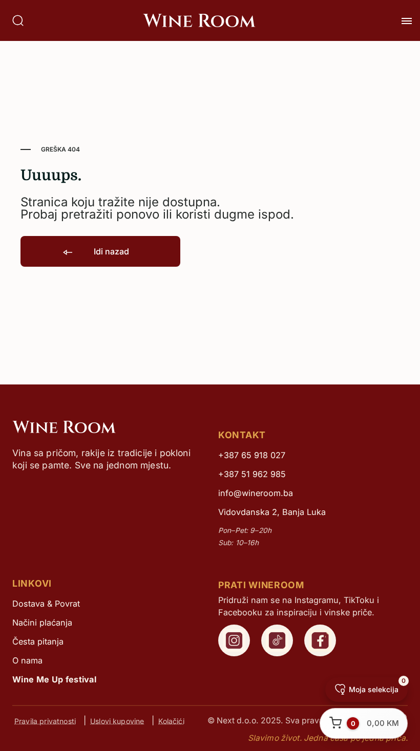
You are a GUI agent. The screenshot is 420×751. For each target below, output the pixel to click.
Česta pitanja (38, 641)
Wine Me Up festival (54, 679)
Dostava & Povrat (46, 603)
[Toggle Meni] (407, 21)
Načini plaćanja (42, 622)
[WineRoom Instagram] (234, 640)
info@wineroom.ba (255, 493)
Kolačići (171, 720)
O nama (27, 660)
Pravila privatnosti (45, 720)
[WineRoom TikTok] (277, 640)
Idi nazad (110, 251)
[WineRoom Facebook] (320, 640)
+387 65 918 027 (251, 455)
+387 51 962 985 (252, 474)
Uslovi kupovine (117, 720)
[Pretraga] (18, 20)
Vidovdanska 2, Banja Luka (272, 512)
